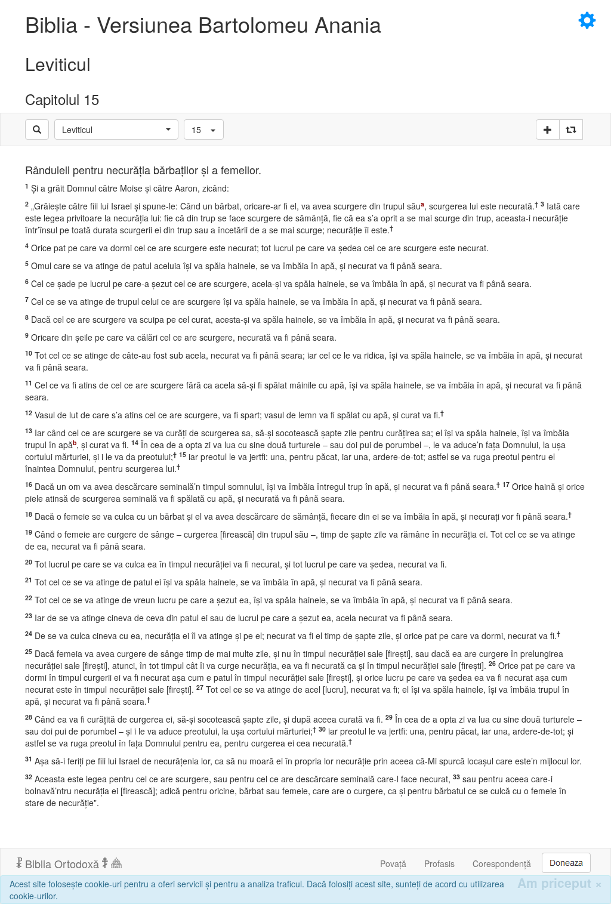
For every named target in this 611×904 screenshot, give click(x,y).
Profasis (439, 863)
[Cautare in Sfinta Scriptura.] (37, 129)
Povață (393, 863)
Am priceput (559, 883)
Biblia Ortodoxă (62, 863)
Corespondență (502, 863)
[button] (116, 129)
